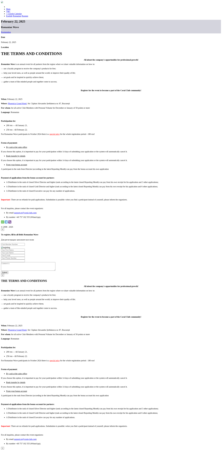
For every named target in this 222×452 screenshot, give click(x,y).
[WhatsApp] (2, 221)
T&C (8, 11)
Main (8, 9)
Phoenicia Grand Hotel (17, 103)
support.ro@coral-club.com (25, 213)
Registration (6, 32)
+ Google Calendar (14, 14)
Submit (4, 272)
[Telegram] (6, 221)
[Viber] (9, 221)
